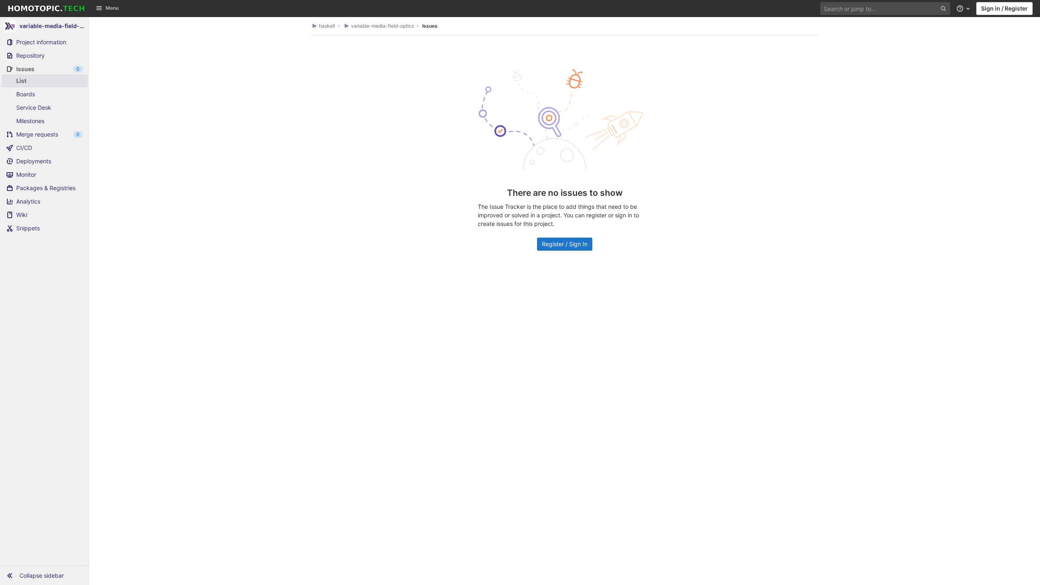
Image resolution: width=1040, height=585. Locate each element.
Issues (430, 26)
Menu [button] (112, 8)
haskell (327, 26)
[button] (44, 575)
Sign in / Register (1004, 8)
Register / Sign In (564, 243)
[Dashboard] (46, 8)
